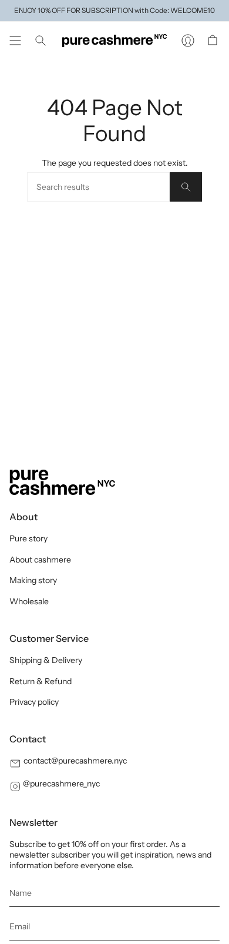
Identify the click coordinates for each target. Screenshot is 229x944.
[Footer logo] (62, 482)
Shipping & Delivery (45, 660)
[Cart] (212, 40)
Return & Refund (40, 681)
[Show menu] (15, 40)
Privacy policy (34, 702)
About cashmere (40, 559)
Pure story (28, 538)
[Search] (186, 187)
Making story (33, 580)
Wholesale (29, 601)
